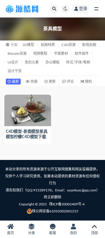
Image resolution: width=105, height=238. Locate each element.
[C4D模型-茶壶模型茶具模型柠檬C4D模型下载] (27, 109)
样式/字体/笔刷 (78, 62)
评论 (70, 81)
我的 (73, 233)
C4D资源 (69, 45)
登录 (83, 9)
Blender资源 (17, 53)
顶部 (94, 233)
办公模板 (53, 62)
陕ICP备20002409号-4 (67, 204)
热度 (34, 81)
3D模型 (28, 45)
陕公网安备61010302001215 (55, 211)
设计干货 (15, 71)
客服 (52, 233)
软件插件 (82, 53)
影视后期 (89, 45)
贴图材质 (48, 45)
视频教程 (40, 53)
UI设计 (13, 62)
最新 (15, 81)
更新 (52, 81)
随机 (88, 81)
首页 (10, 233)
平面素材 (61, 53)
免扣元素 (32, 62)
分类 (31, 233)
